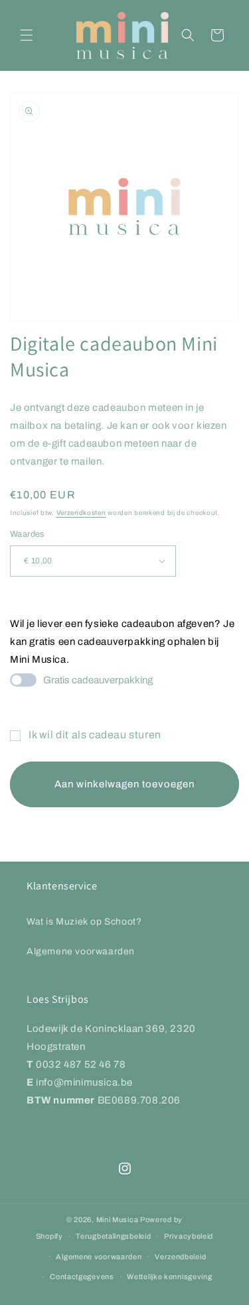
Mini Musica (117, 1219)
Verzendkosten (81, 512)
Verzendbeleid (180, 1257)
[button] (26, 35)
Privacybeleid (188, 1236)
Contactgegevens (82, 1276)
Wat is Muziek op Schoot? (84, 922)
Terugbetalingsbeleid (113, 1236)
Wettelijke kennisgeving (169, 1276)
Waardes (27, 534)
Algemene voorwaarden (81, 951)
